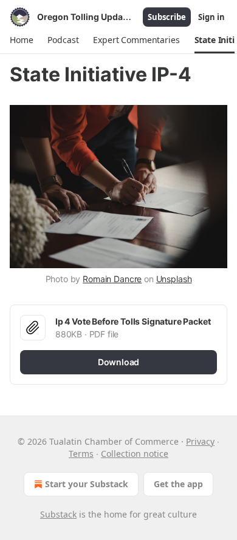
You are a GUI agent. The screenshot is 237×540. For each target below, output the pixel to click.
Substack (58, 514)
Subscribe (167, 17)
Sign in (211, 17)
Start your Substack (86, 484)
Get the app (178, 484)
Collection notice (134, 453)
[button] (21, 40)
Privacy (200, 441)
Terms (81, 453)
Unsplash (174, 279)
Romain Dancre (112, 279)
